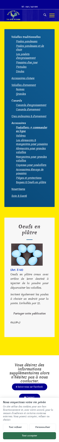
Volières (21, 135)
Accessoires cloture (22, 78)
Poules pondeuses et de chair (30, 47)
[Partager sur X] (13, 322)
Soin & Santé (19, 196)
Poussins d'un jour (27, 62)
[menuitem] (43, 15)
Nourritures (18, 189)
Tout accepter (29, 435)
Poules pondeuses (26, 41)
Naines (20, 89)
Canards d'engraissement (31, 105)
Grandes (21, 94)
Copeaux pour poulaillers (31, 165)
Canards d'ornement (28, 109)
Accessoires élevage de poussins (30, 171)
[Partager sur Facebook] (11, 322)
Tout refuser (15, 427)
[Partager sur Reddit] (19, 322)
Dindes (20, 71)
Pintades (21, 67)
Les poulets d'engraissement (26, 56)
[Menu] (50, 15)
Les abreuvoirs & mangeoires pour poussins (32, 142)
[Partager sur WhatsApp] (15, 322)
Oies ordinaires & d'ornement (28, 116)
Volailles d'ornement (23, 85)
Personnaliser (42, 427)
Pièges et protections (28, 178)
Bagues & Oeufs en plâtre (31, 182)
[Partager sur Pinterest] (17, 322)
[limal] (24, 15)
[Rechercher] (43, 15)
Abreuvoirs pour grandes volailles (31, 150)
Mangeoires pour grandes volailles (31, 158)
